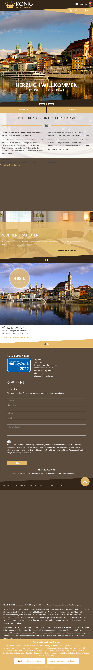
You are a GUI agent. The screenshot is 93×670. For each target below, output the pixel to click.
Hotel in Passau (75, 635)
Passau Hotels (15, 623)
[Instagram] (22, 382)
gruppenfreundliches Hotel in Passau (24, 627)
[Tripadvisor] (76, 10)
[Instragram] (87, 10)
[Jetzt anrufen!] (71, 10)
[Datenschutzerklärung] (9, 441)
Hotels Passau (77, 617)
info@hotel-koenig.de (15, 453)
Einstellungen (14, 165)
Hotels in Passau (76, 630)
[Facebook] (81, 10)
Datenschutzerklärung (25, 444)
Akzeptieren (4, 165)
